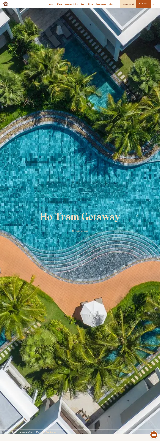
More (111, 4)
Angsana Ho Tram (26, 432)
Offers (38, 432)
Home (6, 432)
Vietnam (14, 432)
